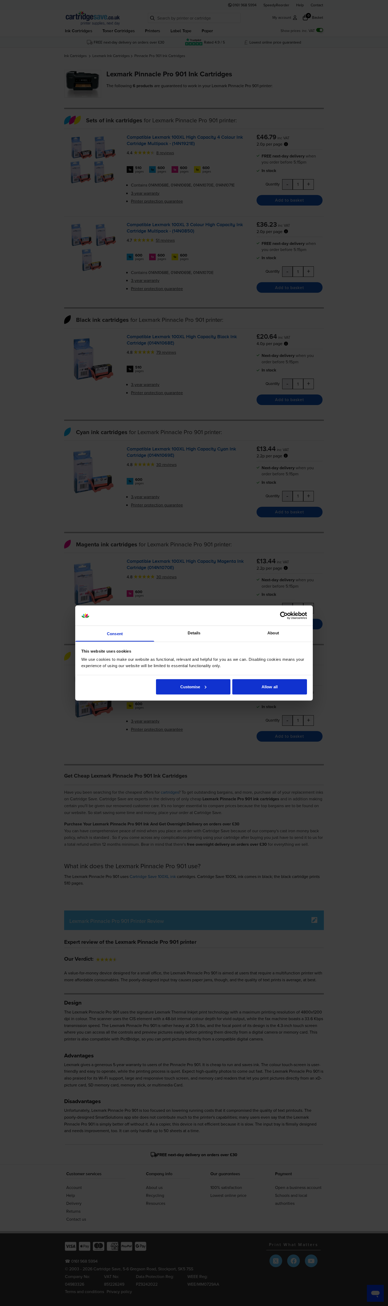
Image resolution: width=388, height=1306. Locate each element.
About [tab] (273, 633)
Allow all (270, 686)
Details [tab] (194, 633)
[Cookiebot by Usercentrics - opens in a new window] (284, 616)
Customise (190, 686)
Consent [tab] (115, 633)
